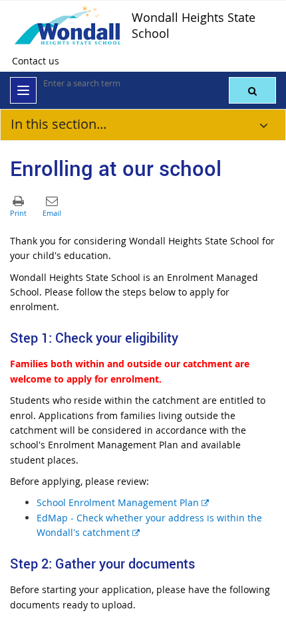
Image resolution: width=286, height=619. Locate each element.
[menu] (23, 90)
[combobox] (109, 83)
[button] (252, 90)
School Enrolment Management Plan (123, 502)
